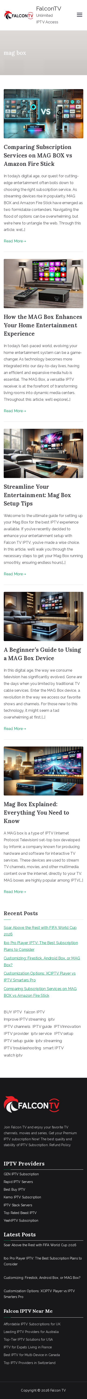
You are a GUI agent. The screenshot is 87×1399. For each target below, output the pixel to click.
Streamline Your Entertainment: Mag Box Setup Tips (37, 495)
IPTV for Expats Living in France (28, 1347)
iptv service (41, 1033)
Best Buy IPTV (14, 1189)
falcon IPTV (34, 1012)
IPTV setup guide (19, 1041)
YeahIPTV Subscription (21, 1220)
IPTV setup (63, 1033)
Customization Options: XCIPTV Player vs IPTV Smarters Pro (40, 976)
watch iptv (13, 1055)
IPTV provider (16, 1033)
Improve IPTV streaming (25, 1019)
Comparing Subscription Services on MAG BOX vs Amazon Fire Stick (38, 155)
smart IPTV (53, 1048)
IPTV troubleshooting (22, 1048)
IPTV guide (42, 1026)
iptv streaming (49, 1040)
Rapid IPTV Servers (18, 1182)
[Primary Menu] (79, 15)
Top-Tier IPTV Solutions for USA (28, 1339)
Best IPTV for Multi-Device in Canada (32, 1355)
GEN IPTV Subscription (21, 1174)
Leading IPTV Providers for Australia (31, 1332)
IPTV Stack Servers (18, 1205)
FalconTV (48, 8)
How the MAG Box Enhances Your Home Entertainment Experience (43, 325)
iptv (51, 1019)
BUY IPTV (13, 1012)
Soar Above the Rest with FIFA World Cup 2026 (40, 931)
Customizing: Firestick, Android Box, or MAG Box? (42, 961)
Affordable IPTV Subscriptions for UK (32, 1324)
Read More (13, 241)
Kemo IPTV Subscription (22, 1197)
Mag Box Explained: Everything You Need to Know (36, 813)
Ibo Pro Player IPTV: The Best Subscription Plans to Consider (41, 946)
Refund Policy (60, 1145)
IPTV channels (17, 1026)
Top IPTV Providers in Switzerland (29, 1363)
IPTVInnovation (67, 1026)
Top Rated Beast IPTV (20, 1213)
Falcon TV (58, 1390)
